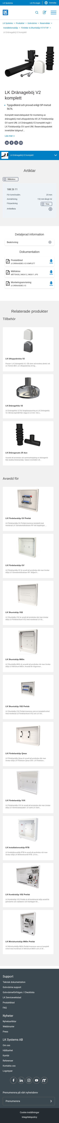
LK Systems (8, 23)
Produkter (20, 23)
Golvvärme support (12, 987)
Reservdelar (45, 23)
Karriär (6, 1055)
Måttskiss (11, 179)
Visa (47, 204)
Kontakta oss (9, 1065)
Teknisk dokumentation (14, 982)
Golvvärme (32, 23)
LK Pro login (35, 3)
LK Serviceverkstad (12, 997)
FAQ (5, 1007)
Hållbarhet (8, 1050)
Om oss (6, 1045)
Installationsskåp (10, 28)
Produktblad (9, 1002)
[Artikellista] (44, 12)
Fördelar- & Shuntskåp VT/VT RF (35, 28)
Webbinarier (8, 1026)
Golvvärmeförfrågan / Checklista (18, 992)
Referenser (8, 1060)
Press (5, 1031)
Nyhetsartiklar (9, 1021)
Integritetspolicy (29, 1117)
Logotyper (7, 1071)
